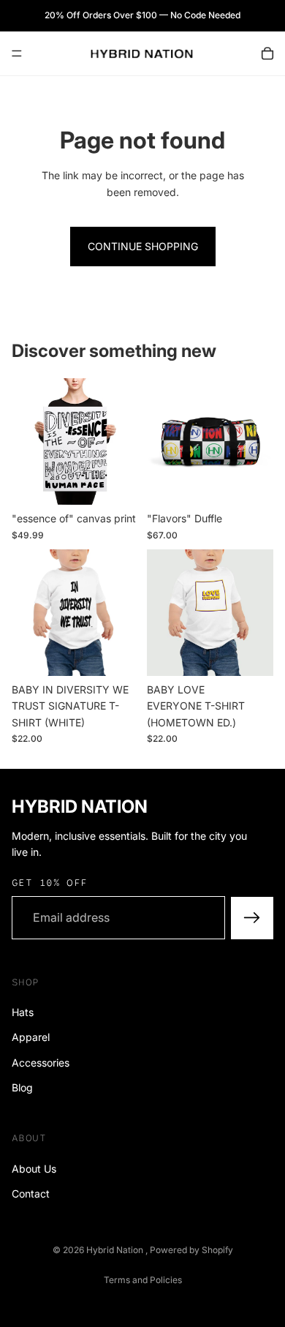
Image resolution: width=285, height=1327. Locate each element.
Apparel (31, 1037)
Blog (22, 1087)
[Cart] (267, 53)
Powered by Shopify (191, 1249)
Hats (23, 1012)
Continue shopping (143, 246)
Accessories (40, 1062)
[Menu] (17, 53)
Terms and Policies (143, 1279)
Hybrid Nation (115, 1249)
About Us (34, 1168)
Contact (31, 1193)
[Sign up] (252, 918)
